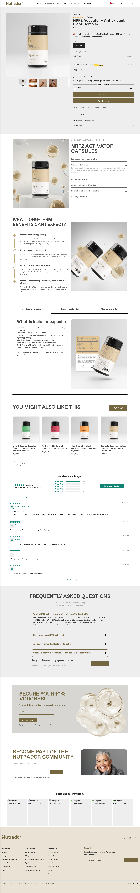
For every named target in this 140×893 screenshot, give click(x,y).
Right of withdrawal (48, 883)
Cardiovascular (53, 859)
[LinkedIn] (135, 838)
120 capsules (79, 45)
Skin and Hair (52, 856)
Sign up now (56, 772)
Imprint (36, 883)
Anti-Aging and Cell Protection (35, 859)
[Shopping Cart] (132, 3)
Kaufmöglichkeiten (80, 52)
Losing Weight (30, 852)
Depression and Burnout (33, 870)
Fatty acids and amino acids (11, 856)
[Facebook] (124, 838)
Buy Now (118, 408)
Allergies (28, 856)
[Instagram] (129, 838)
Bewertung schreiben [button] (112, 486)
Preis (79, 56)
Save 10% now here (28, 720)
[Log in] (127, 3)
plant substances (8, 863)
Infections (51, 863)
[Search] (122, 3)
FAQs (50, 870)
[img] (15, 503)
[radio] (75, 56)
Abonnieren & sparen (90, 65)
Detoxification (53, 848)
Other (4, 870)
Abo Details (81, 70)
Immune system (30, 848)
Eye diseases (29, 863)
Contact (100, 663)
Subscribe (131, 860)
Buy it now (103, 101)
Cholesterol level (30, 867)
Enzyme (5, 852)
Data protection (7, 883)
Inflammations (53, 852)
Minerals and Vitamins (9, 859)
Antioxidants (6, 848)
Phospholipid (6, 867)
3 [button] (70, 580)
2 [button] (67, 580)
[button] (113, 3)
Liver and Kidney (53, 867)
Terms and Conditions (22, 883)
